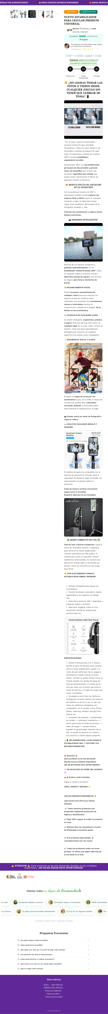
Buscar (46, 984)
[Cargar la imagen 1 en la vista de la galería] (14, 14)
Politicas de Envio (53, 993)
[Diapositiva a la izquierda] (7, 14)
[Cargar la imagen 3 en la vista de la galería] (32, 14)
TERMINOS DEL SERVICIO (53, 987)
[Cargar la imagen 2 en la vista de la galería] (23, 14)
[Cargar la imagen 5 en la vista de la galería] (50, 14)
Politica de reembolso (53, 990)
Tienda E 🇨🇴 (56, 1011)
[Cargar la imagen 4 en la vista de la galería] (41, 14)
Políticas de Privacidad (54, 996)
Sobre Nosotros (57, 984)
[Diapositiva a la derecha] (56, 14)
